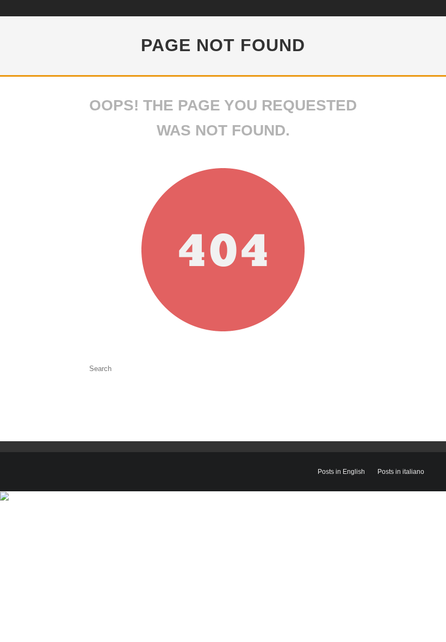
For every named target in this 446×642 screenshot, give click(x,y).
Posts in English (341, 471)
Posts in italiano (400, 471)
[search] (193, 368)
